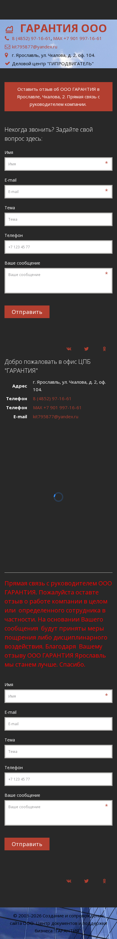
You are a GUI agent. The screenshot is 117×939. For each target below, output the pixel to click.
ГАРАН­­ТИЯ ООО (65, 28)
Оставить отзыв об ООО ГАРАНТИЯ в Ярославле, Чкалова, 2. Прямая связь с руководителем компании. (58, 96)
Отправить (27, 311)
